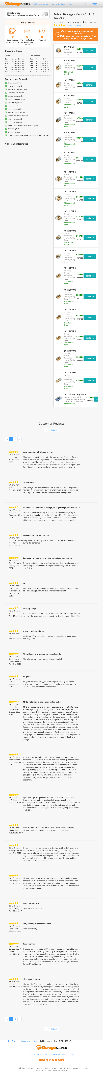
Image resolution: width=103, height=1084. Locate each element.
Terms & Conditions (43, 1068)
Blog (70, 4)
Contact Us (86, 1068)
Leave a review (51, 430)
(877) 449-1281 (91, 3)
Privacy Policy (57, 1068)
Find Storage (13, 1041)
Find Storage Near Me (40, 4)
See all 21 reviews (74, 25)
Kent (35, 1041)
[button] (10, 14)
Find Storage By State (38, 1054)
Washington (26, 1041)
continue (89, 50)
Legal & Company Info (72, 1068)
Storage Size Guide (58, 4)
